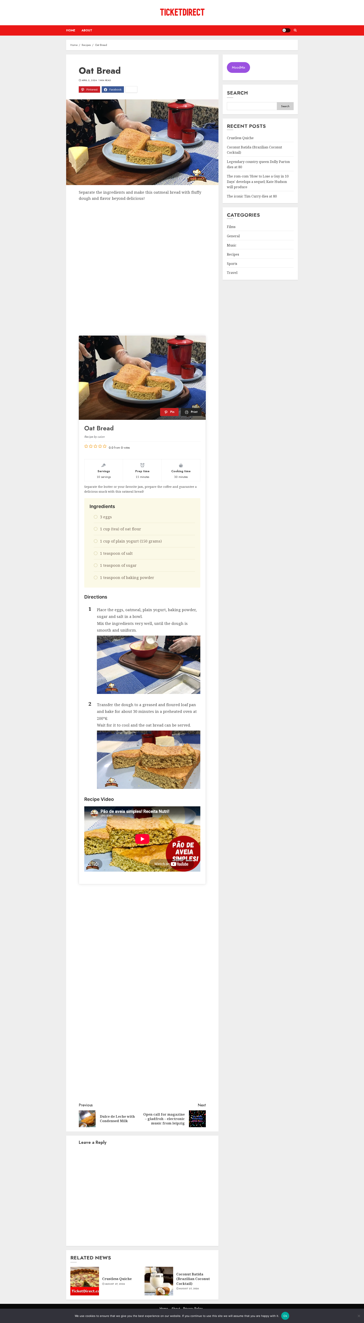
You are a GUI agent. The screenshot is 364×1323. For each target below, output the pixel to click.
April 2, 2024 (89, 80)
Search (237, 92)
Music (231, 245)
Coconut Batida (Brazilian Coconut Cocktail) (193, 1279)
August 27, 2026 (115, 1284)
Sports (232, 263)
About (87, 30)
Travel (232, 272)
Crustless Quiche (117, 1278)
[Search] (295, 30)
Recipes (233, 254)
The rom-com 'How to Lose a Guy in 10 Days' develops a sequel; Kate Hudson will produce (258, 181)
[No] (359, 1316)
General (233, 236)
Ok (285, 1316)
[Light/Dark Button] (286, 30)
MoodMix (238, 67)
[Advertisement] (142, 232)
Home (70, 30)
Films (231, 226)
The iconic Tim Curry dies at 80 (252, 196)
